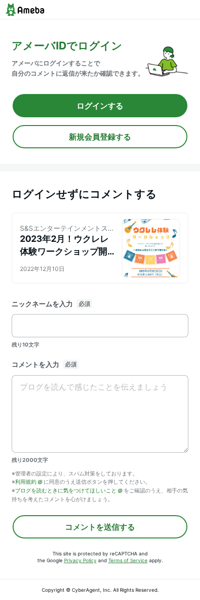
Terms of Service (128, 560)
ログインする (100, 106)
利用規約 (25, 481)
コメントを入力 (35, 364)
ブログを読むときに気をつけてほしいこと (66, 490)
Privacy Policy (80, 560)
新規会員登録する (100, 137)
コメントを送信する (100, 527)
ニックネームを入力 (42, 304)
